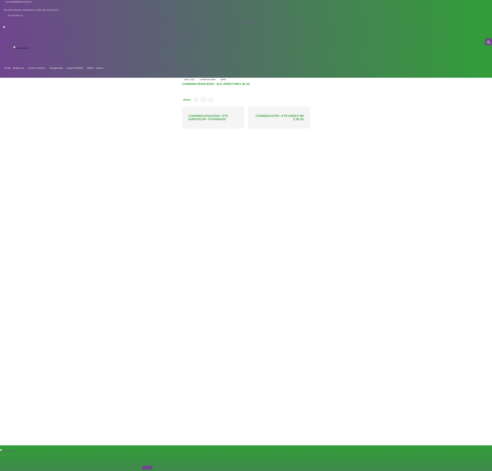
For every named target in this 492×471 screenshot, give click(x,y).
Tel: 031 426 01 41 (15, 15)
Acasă (7, 68)
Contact (100, 68)
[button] (488, 41)
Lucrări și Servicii (36, 68)
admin (223, 79)
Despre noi (18, 68)
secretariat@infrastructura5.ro (19, 2)
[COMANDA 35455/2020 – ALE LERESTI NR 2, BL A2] (196, 100)
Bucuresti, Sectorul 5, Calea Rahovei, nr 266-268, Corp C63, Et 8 (31, 10)
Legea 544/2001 (75, 68)
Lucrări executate (208, 79)
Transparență (56, 68)
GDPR (90, 68)
